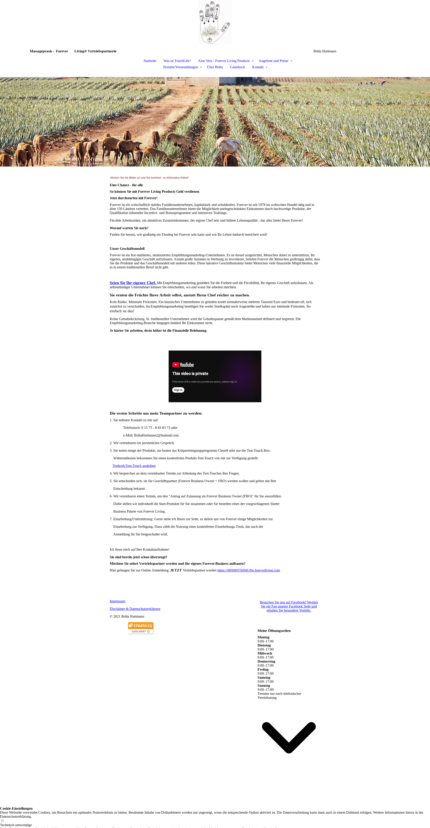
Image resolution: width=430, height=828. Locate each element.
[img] (215, 22)
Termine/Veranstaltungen (180, 67)
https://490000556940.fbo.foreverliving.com (248, 570)
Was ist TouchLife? (177, 61)
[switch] (2, 821)
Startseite (150, 61)
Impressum (117, 601)
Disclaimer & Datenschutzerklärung (135, 609)
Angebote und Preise (273, 61)
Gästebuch (237, 67)
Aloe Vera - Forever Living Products (224, 61)
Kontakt (258, 67)
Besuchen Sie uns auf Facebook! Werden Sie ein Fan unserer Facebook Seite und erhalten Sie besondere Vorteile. (289, 606)
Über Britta (215, 67)
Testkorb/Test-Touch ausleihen (134, 466)
